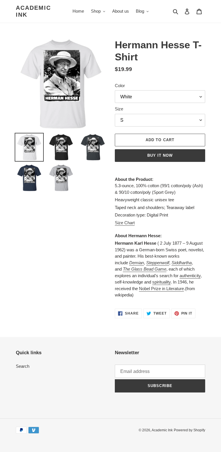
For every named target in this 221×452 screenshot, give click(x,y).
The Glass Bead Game (144, 269)
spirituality (161, 281)
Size (119, 108)
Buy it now (160, 155)
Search (22, 366)
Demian (136, 262)
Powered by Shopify (189, 430)
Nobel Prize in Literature (161, 288)
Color (120, 85)
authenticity (190, 275)
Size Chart (125, 222)
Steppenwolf (157, 262)
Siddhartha (182, 262)
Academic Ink (33, 11)
